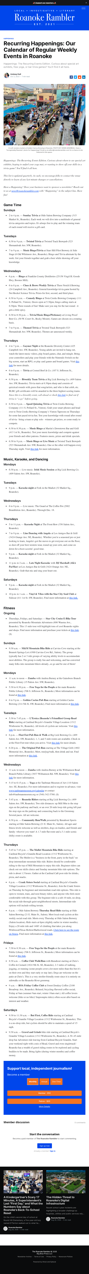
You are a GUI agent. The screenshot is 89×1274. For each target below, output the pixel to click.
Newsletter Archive (25, 1256)
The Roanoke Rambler (41, 1251)
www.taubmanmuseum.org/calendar (26, 790)
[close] (86, 3)
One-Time (56, 1081)
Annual (44, 1081)
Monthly (33, 1081)
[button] (83, 8)
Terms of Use (39, 1256)
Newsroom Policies (66, 1256)
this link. (73, 597)
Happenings (9, 38)
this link (34, 448)
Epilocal (53, 1262)
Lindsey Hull (15, 74)
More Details (44, 1106)
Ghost (44, 1262)
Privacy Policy (51, 1256)
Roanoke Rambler (15, 1227)
